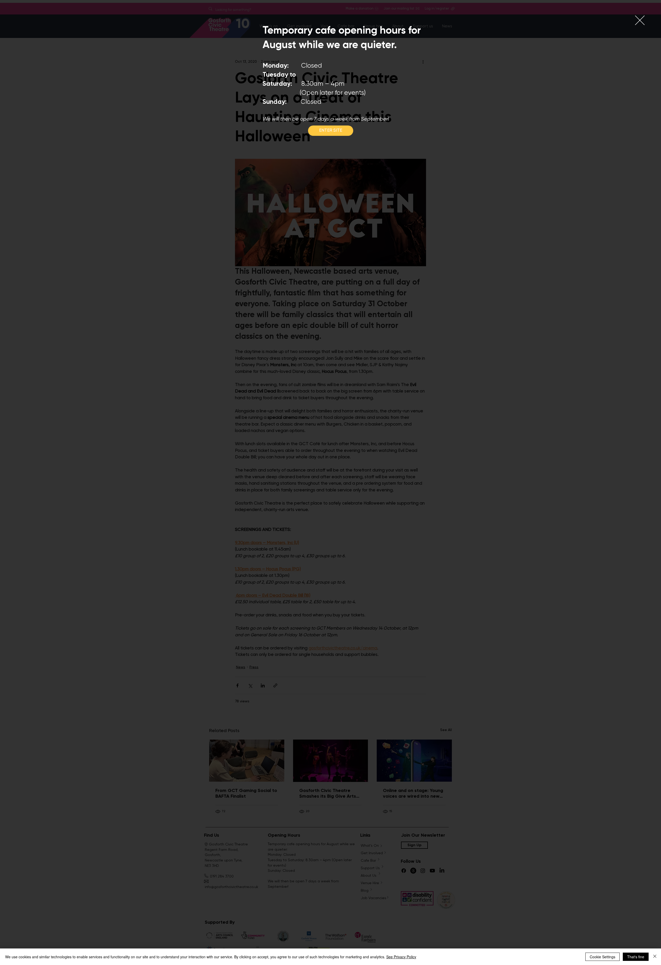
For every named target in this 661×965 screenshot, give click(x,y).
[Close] (655, 957)
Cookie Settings (602, 956)
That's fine (635, 956)
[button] (640, 20)
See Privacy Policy (401, 956)
